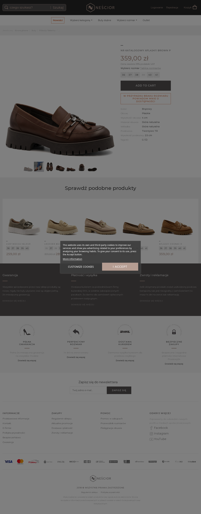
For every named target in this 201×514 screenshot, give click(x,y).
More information (72, 258)
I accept (120, 266)
